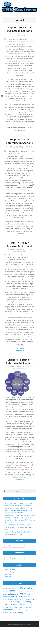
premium (21, 602)
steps (31, 607)
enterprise (23, 593)
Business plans (19, 148)
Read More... (20, 130)
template (7, 609)
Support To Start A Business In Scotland (19, 29)
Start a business (19, 36)
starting (20, 607)
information (7, 599)
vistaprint (26, 610)
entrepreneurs (7, 596)
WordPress (27, 624)
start (16, 607)
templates (15, 610)
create (27, 591)
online (31, 599)
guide (20, 596)
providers (16, 604)
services (6, 607)
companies (20, 591)
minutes (26, 599)
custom (32, 591)
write (15, 612)
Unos (17, 624)
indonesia (28, 596)
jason (14, 599)
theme (21, 610)
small (11, 607)
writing (20, 613)
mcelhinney (19, 599)
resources (22, 604)
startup (26, 607)
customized (7, 594)
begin (11, 588)
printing (28, 601)
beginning (17, 588)
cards (12, 590)
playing (16, 601)
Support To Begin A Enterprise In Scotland (19, 361)
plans (10, 601)
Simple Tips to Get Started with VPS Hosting (19, 520)
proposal (7, 604)
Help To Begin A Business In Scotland (19, 244)
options (5, 602)
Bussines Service (19, 251)
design (13, 594)
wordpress (8, 612)
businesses (6, 591)
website (31, 610)
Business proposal (19, 368)
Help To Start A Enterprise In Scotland (19, 141)
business (26, 588)
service (29, 604)
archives (5, 588)
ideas (23, 596)
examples (14, 596)
